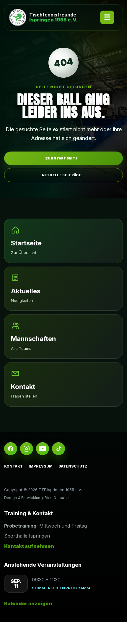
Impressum (41, 466)
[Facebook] (10, 448)
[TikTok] (58, 448)
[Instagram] (26, 448)
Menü (107, 17)
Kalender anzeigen (28, 603)
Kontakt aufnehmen (29, 546)
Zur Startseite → (63, 158)
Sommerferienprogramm (61, 588)
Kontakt (13, 466)
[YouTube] (42, 448)
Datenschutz (72, 466)
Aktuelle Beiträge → (63, 175)
